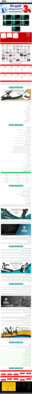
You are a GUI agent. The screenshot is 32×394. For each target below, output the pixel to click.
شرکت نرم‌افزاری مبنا (3, 393)
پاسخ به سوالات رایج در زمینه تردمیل (24, 385)
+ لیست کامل (1, 376)
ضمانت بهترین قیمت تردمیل (29, 383)
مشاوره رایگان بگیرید (12, 87)
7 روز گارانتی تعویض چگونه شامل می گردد (29, 387)
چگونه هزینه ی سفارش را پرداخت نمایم (29, 386)
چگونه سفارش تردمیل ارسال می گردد (29, 384)
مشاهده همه (28, 41)
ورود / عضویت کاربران (29, 0)
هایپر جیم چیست (19, 383)
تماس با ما (24, 383)
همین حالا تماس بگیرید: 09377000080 (18, 87)
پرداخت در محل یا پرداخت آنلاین (24, 387)
